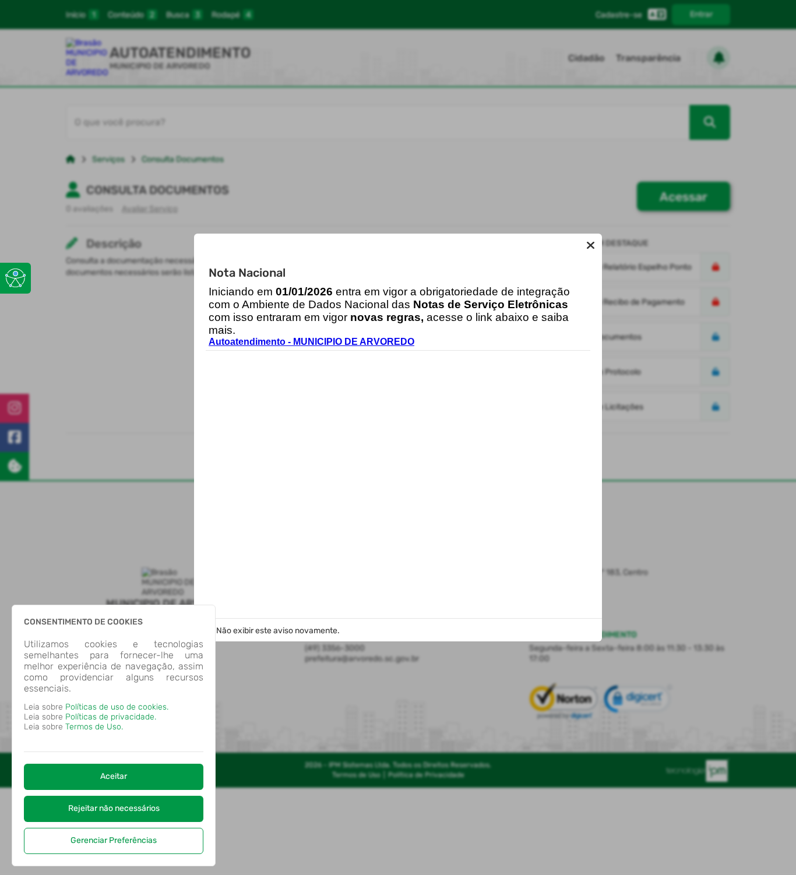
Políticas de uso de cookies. (116, 707)
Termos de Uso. (94, 727)
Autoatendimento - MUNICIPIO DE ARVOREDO (311, 342)
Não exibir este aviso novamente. (278, 631)
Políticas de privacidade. (110, 717)
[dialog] (114, 735)
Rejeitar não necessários (114, 808)
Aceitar (113, 776)
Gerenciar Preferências (114, 840)
